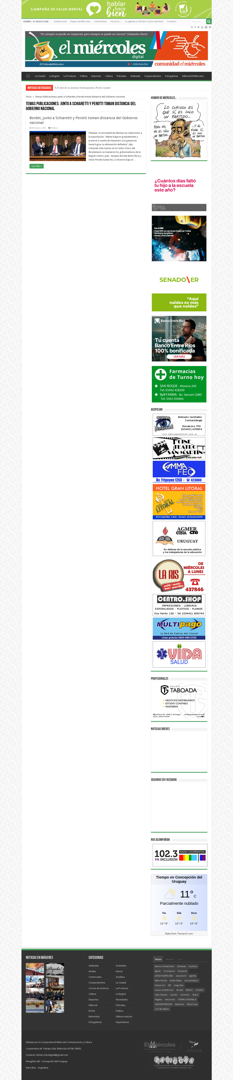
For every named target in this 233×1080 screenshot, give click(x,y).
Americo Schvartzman (164, 966)
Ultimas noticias (124, 1016)
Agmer (158, 971)
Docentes (185, 995)
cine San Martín (162, 1009)
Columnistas (100, 21)
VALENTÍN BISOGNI (163, 1004)
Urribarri (199, 990)
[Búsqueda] (209, 21)
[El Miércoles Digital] (116, 48)
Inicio (29, 96)
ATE (169, 985)
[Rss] (192, 27)
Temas (158, 959)
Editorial (93, 1005)
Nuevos (170, 959)
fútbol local (192, 1004)
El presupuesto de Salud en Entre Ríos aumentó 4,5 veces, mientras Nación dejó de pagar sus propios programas (109, 87)
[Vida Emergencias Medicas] (179, 654)
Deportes (96, 76)
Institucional (60, 21)
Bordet (180, 990)
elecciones (170, 999)
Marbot (189, 990)
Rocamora (182, 971)
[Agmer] (179, 538)
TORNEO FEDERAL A (187, 999)
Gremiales (121, 965)
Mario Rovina (161, 980)
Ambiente (135, 76)
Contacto (171, 21)
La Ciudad (40, 76)
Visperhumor (122, 1022)
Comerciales (95, 977)
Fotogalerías (171, 76)
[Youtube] (202, 27)
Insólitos (120, 977)
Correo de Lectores (99, 988)
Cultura (109, 76)
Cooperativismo (152, 76)
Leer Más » (37, 166)
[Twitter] (198, 27)
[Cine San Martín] (179, 448)
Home (28, 75)
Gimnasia (181, 966)
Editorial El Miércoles (193, 76)
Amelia (92, 971)
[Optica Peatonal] (179, 424)
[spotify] (209, 27)
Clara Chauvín (161, 995)
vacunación (181, 976)
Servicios (114, 21)
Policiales (121, 76)
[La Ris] (179, 575)
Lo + (180, 959)
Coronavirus (169, 971)
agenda (192, 976)
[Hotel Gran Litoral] (179, 501)
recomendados (191, 980)
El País (92, 1010)
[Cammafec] (179, 471)
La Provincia (70, 76)
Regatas (158, 999)
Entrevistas (94, 1016)
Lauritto (173, 995)
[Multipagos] (179, 628)
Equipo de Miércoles (80, 21)
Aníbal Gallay (175, 980)
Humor (119, 971)
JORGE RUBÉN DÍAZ (164, 976)
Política (83, 76)
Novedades (122, 999)
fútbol (195, 995)
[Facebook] (195, 27)
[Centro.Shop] (179, 605)
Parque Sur (160, 985)
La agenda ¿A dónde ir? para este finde (144, 21)
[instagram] (206, 27)
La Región (54, 76)
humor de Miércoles (164, 990)
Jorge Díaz (178, 985)
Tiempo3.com (185, 933)
